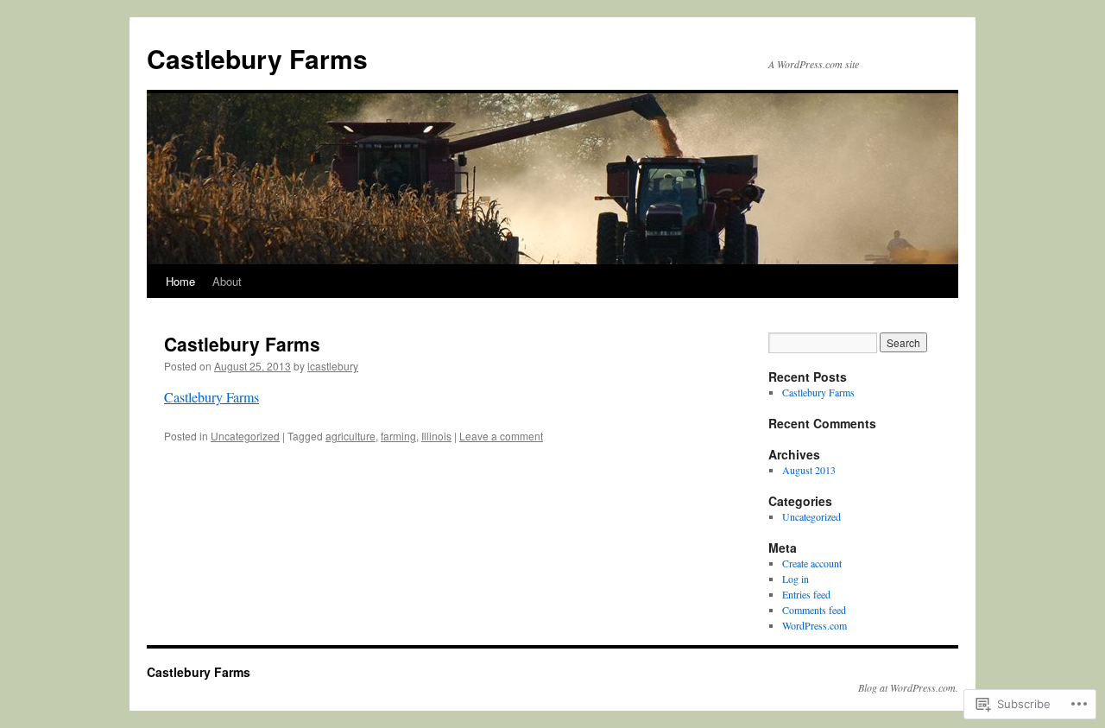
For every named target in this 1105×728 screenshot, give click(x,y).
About (227, 281)
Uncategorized (245, 435)
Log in (795, 579)
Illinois (436, 435)
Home (180, 281)
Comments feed (814, 610)
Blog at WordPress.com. (908, 687)
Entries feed (806, 594)
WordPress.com (814, 625)
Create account (812, 563)
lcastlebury (332, 365)
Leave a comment (501, 435)
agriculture (350, 435)
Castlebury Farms (257, 58)
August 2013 (809, 470)
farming (398, 435)
